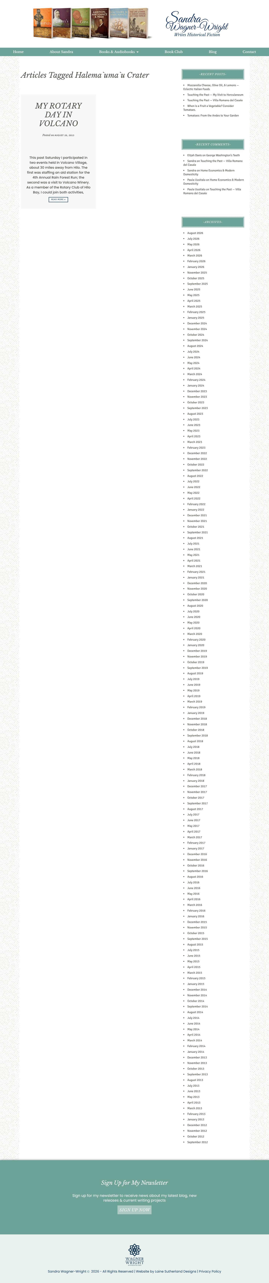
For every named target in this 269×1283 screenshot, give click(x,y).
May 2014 (193, 1029)
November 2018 (197, 724)
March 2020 (194, 634)
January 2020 (195, 645)
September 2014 (197, 1006)
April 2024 (193, 368)
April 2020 (193, 628)
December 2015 (197, 922)
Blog (213, 52)
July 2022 (193, 481)
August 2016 (195, 877)
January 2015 (195, 984)
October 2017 (195, 798)
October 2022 (195, 464)
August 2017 (195, 809)
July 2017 (193, 814)
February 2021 (196, 572)
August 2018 (195, 741)
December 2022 (197, 453)
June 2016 (193, 888)
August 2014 (195, 1012)
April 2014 (193, 1035)
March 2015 (194, 973)
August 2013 (195, 1080)
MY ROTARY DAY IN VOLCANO (58, 114)
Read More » (58, 199)
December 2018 (197, 719)
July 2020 (193, 611)
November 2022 (197, 459)
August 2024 (195, 346)
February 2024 (196, 380)
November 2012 (197, 1131)
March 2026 (194, 255)
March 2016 (194, 905)
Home (18, 52)
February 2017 (196, 843)
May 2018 (193, 758)
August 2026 (195, 233)
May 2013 (193, 1097)
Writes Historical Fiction (197, 34)
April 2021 (193, 560)
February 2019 (196, 707)
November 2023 (197, 397)
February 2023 (196, 448)
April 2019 (193, 696)
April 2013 (193, 1102)
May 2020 (193, 622)
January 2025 (195, 318)
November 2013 (197, 1063)
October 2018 (195, 730)
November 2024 (197, 329)
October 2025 (195, 278)
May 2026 (193, 244)
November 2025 (197, 272)
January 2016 (195, 916)
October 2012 (195, 1136)
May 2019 (193, 690)
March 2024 (194, 374)
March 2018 (194, 769)
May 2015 (193, 961)
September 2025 (197, 284)
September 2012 (197, 1142)
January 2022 (195, 510)
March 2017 (194, 837)
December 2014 (197, 989)
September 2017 (197, 803)
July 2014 (193, 1018)
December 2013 (197, 1057)
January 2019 (195, 713)
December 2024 (197, 323)
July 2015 (193, 950)
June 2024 (193, 357)
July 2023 (193, 419)
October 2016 (195, 865)
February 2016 (196, 910)
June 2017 (193, 820)
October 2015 (195, 933)
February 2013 (196, 1114)
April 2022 (193, 498)
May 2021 (193, 555)
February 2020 (196, 640)
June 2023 (193, 425)
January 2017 (195, 848)
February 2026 (196, 261)
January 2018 (195, 781)
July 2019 (193, 679)
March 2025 (194, 306)
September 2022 (197, 470)
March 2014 (194, 1040)
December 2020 (197, 583)
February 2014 (196, 1046)
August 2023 (195, 414)
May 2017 (193, 826)
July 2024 (193, 351)
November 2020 (197, 589)
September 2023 (197, 408)
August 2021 (195, 538)
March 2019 (194, 701)
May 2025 (193, 295)
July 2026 (193, 239)
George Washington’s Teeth (223, 155)
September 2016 (197, 871)
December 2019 (197, 651)
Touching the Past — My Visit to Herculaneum (215, 95)
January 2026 (195, 267)
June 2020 (193, 617)
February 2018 (196, 775)
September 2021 (197, 532)
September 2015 (197, 939)
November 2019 (197, 656)
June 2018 (193, 752)
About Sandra (61, 52)
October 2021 (195, 527)
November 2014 (197, 995)
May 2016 (193, 894)
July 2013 (193, 1086)
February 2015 (196, 978)
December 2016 (197, 854)
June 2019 (193, 685)
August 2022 (195, 476)
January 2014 (195, 1052)
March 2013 (194, 1108)
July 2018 (193, 747)
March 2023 (194, 442)
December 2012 (197, 1125)
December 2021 (197, 515)
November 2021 (197, 521)
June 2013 (193, 1091)
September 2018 (197, 735)
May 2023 (193, 430)
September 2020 (197, 600)
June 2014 (193, 1023)
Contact (249, 52)
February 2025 (196, 312)
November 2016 (197, 860)
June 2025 (193, 289)
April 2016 (193, 899)
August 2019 (195, 673)
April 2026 (193, 250)
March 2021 (194, 566)
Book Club (174, 52)
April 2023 (193, 436)
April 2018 (193, 764)
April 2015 (193, 967)
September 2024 (197, 340)
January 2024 (195, 385)
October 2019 (195, 662)
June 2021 (193, 549)
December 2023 (197, 391)
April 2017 (193, 831)
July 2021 (193, 543)
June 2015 (193, 956)
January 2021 (195, 577)
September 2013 (197, 1074)
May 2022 (193, 493)
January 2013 (195, 1119)
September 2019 (197, 668)
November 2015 (197, 927)
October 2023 (195, 402)
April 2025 (193, 301)
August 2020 (195, 606)
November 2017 (197, 792)
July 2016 (193, 882)
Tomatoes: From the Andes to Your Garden (213, 115)
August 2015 (195, 944)
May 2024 (193, 363)
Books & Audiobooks (117, 52)
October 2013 (195, 1069)
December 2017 (197, 786)
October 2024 (195, 335)
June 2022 (193, 487)
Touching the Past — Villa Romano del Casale (215, 100)
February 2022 (196, 504)
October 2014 (195, 1001)
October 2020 (195, 594)
